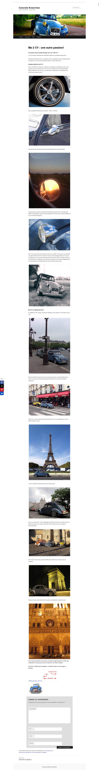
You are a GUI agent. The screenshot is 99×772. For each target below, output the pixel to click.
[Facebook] (2, 382)
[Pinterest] (2, 389)
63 (37, 60)
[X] (2, 386)
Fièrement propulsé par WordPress (49, 767)
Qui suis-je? (27, 37)
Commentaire (32, 709)
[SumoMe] (2, 393)
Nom (30, 728)
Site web (31, 743)
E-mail (30, 736)
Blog (33, 37)
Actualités (39, 37)
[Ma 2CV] (35, 681)
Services (21, 37)
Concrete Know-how (29, 7)
